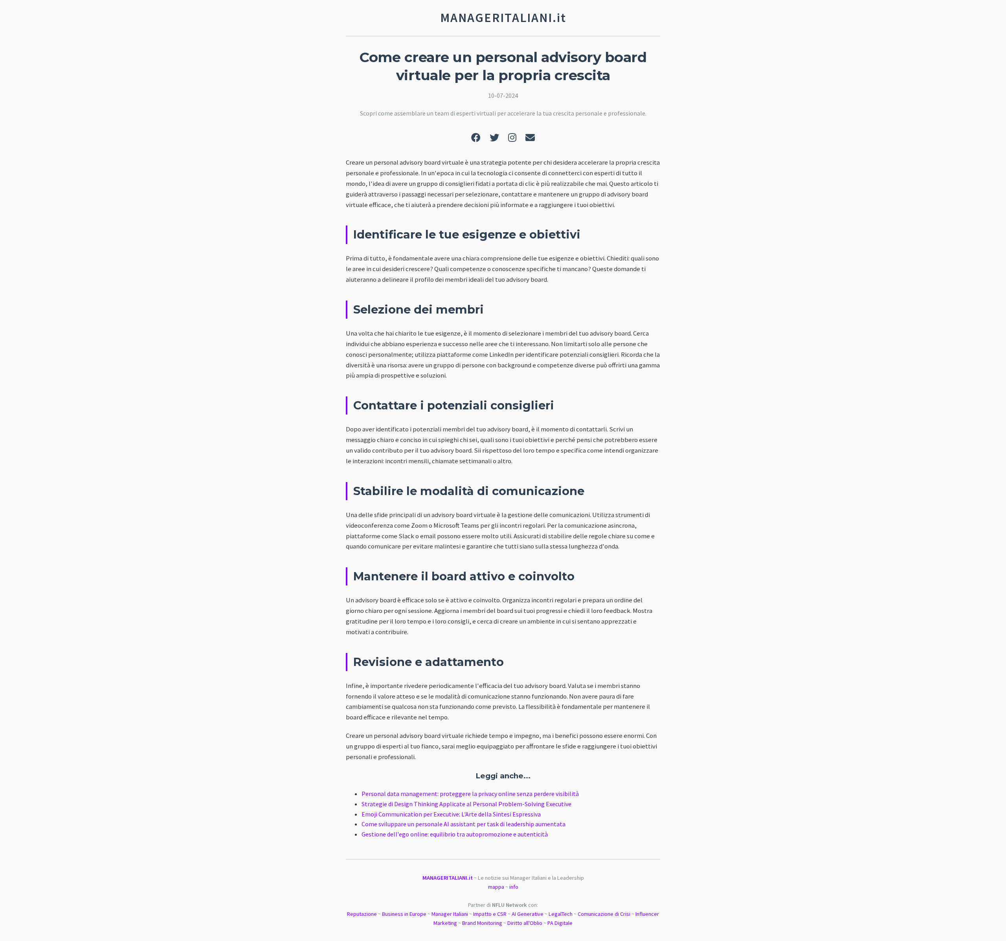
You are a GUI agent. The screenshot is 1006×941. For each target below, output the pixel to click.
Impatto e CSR (490, 913)
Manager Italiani (449, 913)
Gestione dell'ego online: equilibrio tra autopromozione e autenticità (455, 834)
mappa (496, 886)
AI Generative (527, 913)
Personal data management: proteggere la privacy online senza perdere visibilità (470, 794)
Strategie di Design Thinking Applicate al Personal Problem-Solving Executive (466, 804)
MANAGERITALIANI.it (447, 877)
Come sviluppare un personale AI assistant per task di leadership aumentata (463, 824)
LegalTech (561, 913)
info (513, 886)
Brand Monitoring (482, 922)
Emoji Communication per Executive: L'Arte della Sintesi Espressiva (451, 814)
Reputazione (362, 913)
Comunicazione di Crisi (604, 913)
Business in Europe (404, 913)
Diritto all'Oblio (524, 922)
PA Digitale (560, 922)
